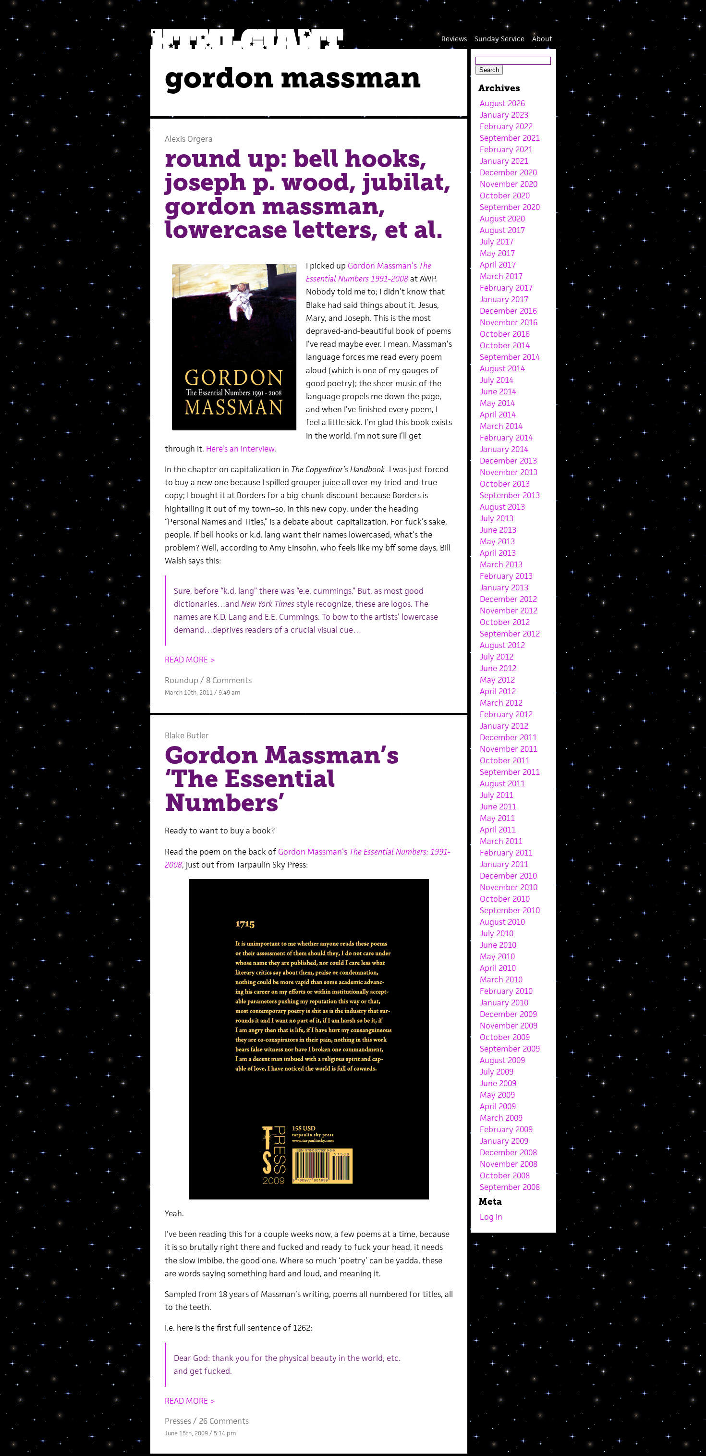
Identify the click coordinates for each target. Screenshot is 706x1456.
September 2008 (510, 1187)
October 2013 (505, 483)
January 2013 (504, 587)
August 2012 (502, 645)
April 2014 (498, 414)
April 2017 (498, 264)
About (542, 38)
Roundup (181, 680)
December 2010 (508, 875)
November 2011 (508, 749)
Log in (491, 1216)
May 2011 (497, 818)
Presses (178, 1421)
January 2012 (504, 726)
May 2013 (497, 541)
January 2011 (504, 864)
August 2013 (502, 507)
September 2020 (510, 207)
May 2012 (497, 679)
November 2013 (508, 472)
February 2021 (506, 149)
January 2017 (504, 299)
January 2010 (504, 1002)
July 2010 (496, 933)
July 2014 (496, 380)
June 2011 (498, 806)
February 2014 (506, 437)
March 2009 (501, 1118)
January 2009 (504, 1141)
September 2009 (510, 1048)
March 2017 (501, 276)
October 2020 (505, 195)
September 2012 (510, 633)
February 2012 (506, 714)
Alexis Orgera (189, 139)
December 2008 (508, 1152)
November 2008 (508, 1164)
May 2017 (497, 253)
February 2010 (506, 991)
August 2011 (502, 783)
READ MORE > (190, 659)
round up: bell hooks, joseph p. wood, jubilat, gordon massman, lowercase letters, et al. (308, 194)
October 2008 (505, 1175)
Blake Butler (187, 735)
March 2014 (501, 426)
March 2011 (501, 841)
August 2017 (502, 230)
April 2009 (498, 1106)
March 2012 (501, 702)
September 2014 (510, 357)
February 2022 (506, 126)
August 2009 (502, 1060)
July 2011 (496, 795)
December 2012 (508, 599)
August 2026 (502, 103)
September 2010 (510, 910)
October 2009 (505, 1037)
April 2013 (498, 553)
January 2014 (504, 449)
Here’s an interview (240, 448)
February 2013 (506, 576)
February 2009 (506, 1129)
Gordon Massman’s (383, 265)
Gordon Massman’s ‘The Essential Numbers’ (282, 779)
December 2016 (508, 311)
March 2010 (501, 979)
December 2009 (508, 1014)
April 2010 (498, 968)
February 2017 (506, 287)
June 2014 (498, 391)
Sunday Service (499, 38)
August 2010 (502, 922)
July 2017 (496, 241)
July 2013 (496, 518)
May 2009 (497, 1094)
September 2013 (510, 495)
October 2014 (505, 345)
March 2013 (501, 564)
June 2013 (498, 530)
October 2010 (505, 898)
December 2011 (508, 737)
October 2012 (505, 622)
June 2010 (498, 945)
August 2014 (502, 368)
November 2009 (508, 1025)
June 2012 (498, 668)
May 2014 (497, 403)
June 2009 (498, 1083)
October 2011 (505, 760)
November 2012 (508, 610)
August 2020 (502, 218)
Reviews (454, 38)
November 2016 (508, 322)
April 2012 (498, 691)
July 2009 (496, 1071)
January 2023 (504, 115)
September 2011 (510, 772)
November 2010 (508, 887)
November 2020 (508, 184)
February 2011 (506, 852)
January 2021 (504, 161)
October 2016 (505, 334)
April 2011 (498, 829)
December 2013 (508, 460)
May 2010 (497, 956)
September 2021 (510, 138)
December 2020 (508, 172)
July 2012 (496, 656)
